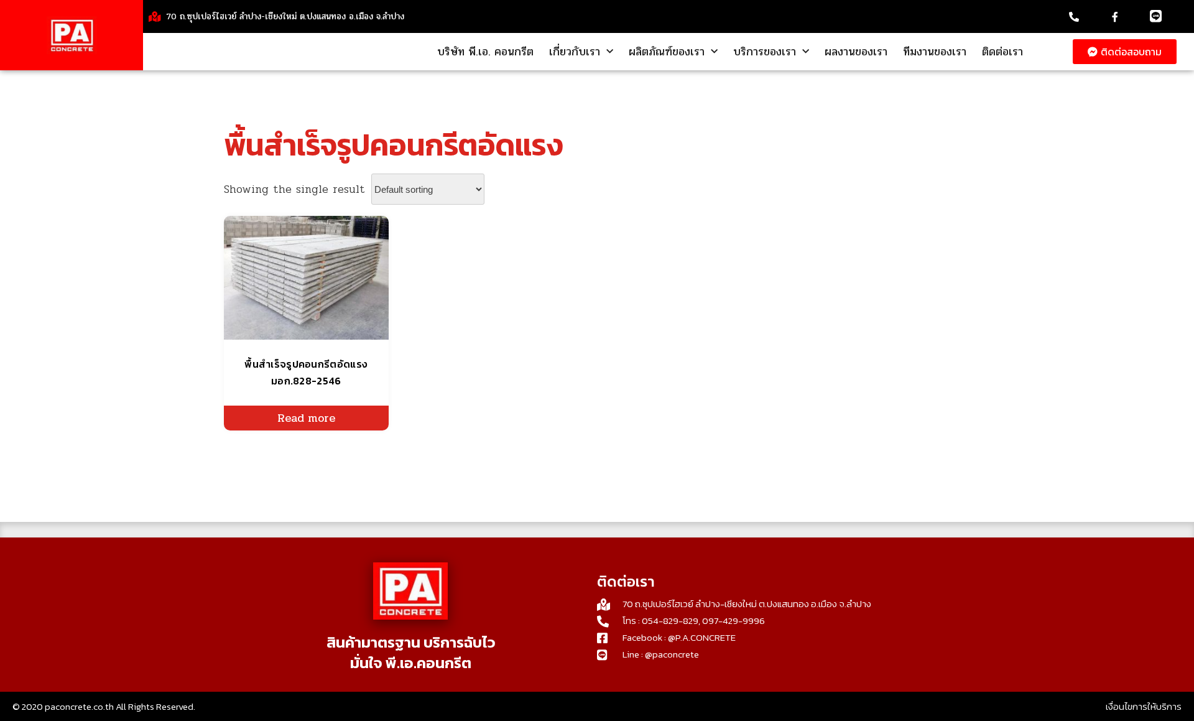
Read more (306, 418)
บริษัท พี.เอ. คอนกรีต (485, 51)
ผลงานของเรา (856, 51)
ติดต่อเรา (1002, 51)
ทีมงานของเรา (934, 51)
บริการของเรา (764, 51)
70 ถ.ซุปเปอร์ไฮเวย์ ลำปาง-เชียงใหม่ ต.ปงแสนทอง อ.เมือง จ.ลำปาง (285, 16)
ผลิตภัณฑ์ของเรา (667, 51)
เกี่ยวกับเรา (574, 51)
